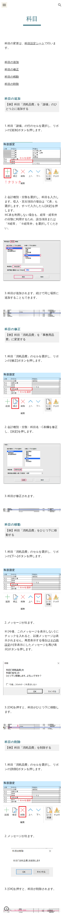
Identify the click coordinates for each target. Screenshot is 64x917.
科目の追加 (12, 62)
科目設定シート (34, 43)
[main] (32, 20)
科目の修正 (12, 69)
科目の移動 (12, 77)
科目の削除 (12, 84)
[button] (4, 5)
